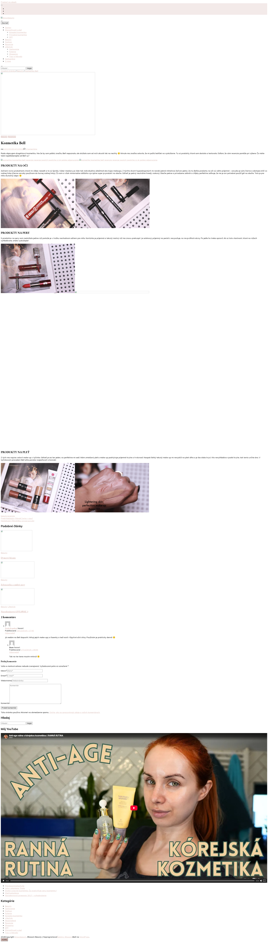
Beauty (8, 39)
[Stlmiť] (261, 881)
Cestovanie (14, 49)
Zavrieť (5, 23)
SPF (11, 37)
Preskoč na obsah (8, 2)
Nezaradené (10, 920)
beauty (4, 516)
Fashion (8, 42)
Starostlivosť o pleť (13, 30)
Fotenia (12, 51)
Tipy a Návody (15, 56)
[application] (134, 808)
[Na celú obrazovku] (264, 881)
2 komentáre (31, 149)
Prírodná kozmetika (18, 35)
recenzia (11, 516)
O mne (8, 61)
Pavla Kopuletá (11, 628)
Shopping (13, 54)
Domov (8, 27)
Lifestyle (9, 47)
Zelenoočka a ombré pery (13, 584)
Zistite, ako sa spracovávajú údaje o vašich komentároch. (74, 712)
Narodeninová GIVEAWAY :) (14, 611)
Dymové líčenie (8, 557)
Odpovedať (10, 633)
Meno (4, 671)
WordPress (84, 937)
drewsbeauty (20, 937)
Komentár (5, 703)
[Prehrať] (4, 881)
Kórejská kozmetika (17, 32)
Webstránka (6, 680)
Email (4, 675)
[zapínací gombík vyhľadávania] (2, 66)
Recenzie (9, 44)
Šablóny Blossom (64, 937)
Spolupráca (10, 59)
